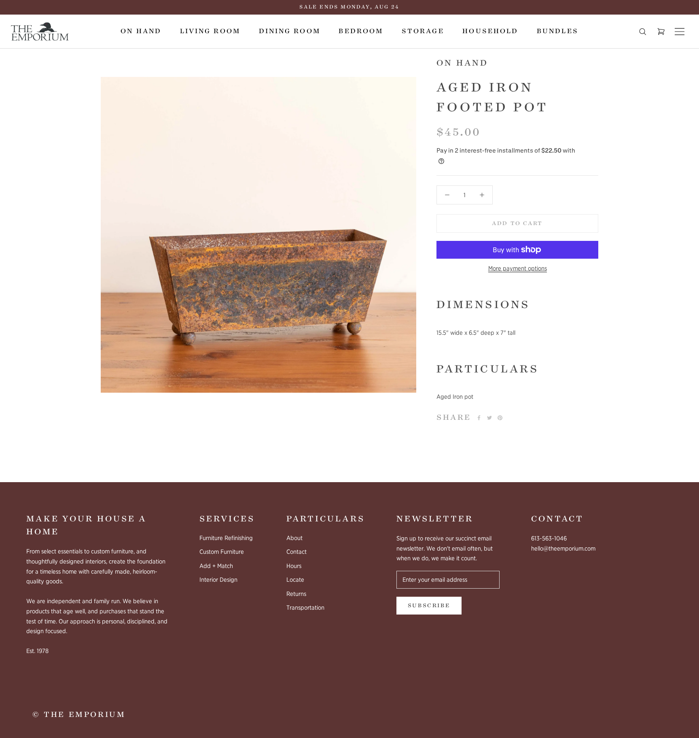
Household (490, 31)
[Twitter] (489, 417)
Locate (295, 579)
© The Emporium (78, 714)
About (294, 538)
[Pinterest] (500, 417)
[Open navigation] (679, 31)
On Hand (141, 31)
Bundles (557, 31)
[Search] (642, 32)
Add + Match (216, 566)
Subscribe (429, 605)
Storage (423, 31)
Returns (296, 594)
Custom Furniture (221, 551)
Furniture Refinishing (226, 538)
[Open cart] (661, 31)
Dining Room (289, 31)
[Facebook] (479, 417)
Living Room (210, 31)
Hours (293, 566)
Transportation (305, 607)
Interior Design (218, 579)
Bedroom (361, 31)
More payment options (517, 268)
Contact (296, 551)
